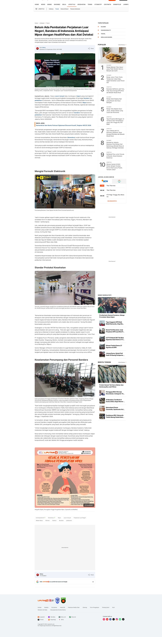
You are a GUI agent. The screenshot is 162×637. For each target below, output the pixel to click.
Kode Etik (62, 607)
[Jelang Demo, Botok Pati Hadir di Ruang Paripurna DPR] (102, 354)
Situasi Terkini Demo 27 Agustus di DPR (114, 346)
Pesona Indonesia (75, 9)
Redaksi (46, 607)
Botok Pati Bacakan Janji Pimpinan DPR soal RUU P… (115, 331)
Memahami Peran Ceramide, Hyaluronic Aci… (115, 408)
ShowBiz (57, 4)
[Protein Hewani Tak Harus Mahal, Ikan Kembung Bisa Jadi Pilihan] (112, 374)
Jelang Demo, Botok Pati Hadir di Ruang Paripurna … (115, 354)
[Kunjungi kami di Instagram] (117, 619)
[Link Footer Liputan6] (46, 600)
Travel (57, 9)
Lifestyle (71, 4)
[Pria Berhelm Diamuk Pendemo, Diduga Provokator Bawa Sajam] (112, 305)
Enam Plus (117, 4)
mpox (78, 96)
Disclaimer (54, 607)
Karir (113, 607)
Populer (102, 45)
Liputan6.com (50, 624)
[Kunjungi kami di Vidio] (104, 619)
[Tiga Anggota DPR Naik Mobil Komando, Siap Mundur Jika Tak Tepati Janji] (102, 323)
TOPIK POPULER (103, 23)
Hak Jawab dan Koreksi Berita (58, 610)
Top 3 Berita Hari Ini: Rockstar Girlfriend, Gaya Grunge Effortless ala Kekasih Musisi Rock (115, 133)
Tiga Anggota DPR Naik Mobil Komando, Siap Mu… (115, 323)
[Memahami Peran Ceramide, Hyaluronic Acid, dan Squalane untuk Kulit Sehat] (102, 408)
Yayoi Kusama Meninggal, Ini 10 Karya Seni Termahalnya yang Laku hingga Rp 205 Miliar (115, 121)
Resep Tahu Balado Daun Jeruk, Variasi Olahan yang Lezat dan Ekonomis (114, 110)
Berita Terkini (104, 362)
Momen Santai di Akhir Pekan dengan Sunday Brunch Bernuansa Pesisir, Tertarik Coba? (114, 166)
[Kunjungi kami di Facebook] (110, 619)
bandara (86, 98)
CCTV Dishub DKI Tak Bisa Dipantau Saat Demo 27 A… (115, 338)
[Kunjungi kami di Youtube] (107, 619)
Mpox (85, 102)
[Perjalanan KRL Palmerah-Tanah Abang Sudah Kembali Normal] (102, 416)
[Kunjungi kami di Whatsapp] (120, 619)
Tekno (90, 4)
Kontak (39, 607)
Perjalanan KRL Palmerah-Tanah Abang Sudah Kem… (115, 416)
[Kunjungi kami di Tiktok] (123, 619)
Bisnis (49, 4)
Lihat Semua (121, 44)
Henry (44, 47)
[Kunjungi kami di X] (113, 619)
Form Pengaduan (94, 607)
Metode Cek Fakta (42, 610)
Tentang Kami (105, 607)
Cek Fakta (107, 4)
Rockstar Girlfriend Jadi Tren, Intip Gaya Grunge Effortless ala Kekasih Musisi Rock (115, 90)
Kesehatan (81, 4)
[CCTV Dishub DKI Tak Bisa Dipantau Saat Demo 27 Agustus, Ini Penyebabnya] (102, 339)
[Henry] (37, 48)
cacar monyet (59, 96)
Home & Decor (64, 9)
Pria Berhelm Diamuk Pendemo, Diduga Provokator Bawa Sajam (111, 316)
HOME (37, 4)
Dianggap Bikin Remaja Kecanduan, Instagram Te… (115, 393)
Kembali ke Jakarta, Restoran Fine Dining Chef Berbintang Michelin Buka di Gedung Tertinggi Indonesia (115, 145)
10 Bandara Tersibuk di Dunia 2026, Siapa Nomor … (115, 400)
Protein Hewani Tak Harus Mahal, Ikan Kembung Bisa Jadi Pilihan (111, 386)
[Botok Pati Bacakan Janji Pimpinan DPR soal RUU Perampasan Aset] (102, 331)
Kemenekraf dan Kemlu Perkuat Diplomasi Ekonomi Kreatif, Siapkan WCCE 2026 (63, 125)
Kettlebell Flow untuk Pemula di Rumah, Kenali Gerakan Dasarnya (115, 156)
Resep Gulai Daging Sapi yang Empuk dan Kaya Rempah (114, 100)
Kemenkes (71, 137)
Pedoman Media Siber (74, 607)
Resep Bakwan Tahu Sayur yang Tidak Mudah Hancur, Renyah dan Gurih (114, 68)
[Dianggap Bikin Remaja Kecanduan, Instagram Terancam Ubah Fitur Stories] (102, 393)
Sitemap (85, 607)
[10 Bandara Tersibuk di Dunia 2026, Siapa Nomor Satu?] (102, 400)
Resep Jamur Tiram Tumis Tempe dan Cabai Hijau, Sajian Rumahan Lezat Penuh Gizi (115, 79)
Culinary (51, 9)
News (43, 4)
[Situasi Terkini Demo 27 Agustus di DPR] (102, 346)
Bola (64, 4)
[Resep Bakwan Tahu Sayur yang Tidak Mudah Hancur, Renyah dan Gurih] (112, 55)
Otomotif (98, 4)
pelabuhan (38, 100)
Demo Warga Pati (104, 295)
